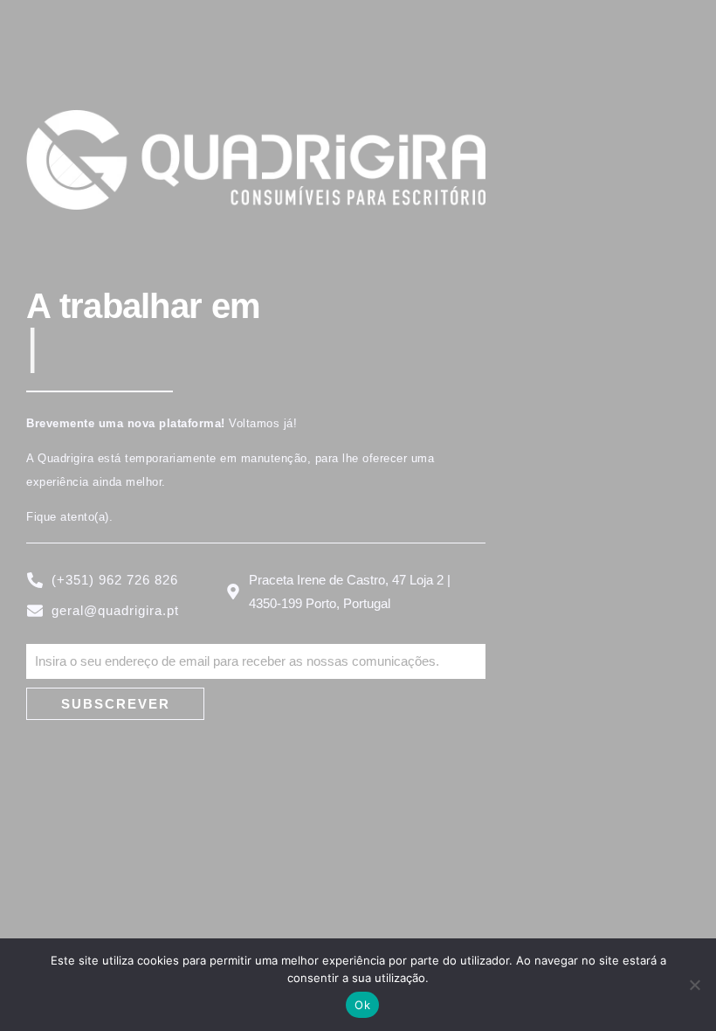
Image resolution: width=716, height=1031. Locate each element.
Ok (362, 1005)
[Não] (694, 984)
